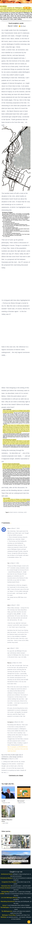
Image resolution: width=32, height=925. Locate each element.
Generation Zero (6, 885)
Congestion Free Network (9, 882)
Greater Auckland (5, 887)
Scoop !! (4, 905)
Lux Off (3, 801)
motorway (20, 512)
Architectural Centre (6, 874)
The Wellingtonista (7, 911)
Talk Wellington (5, 907)
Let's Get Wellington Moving (9, 897)
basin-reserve (13, 512)
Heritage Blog (5, 891)
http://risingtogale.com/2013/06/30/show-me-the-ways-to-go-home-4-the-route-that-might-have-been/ (17, 749)
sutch (25, 512)
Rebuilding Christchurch (8, 901)
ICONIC (2, 893)
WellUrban (4, 917)
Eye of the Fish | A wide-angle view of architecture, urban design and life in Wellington (12, 756)
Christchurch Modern (6, 878)
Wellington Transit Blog (9, 915)
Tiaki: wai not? (20, 801)
